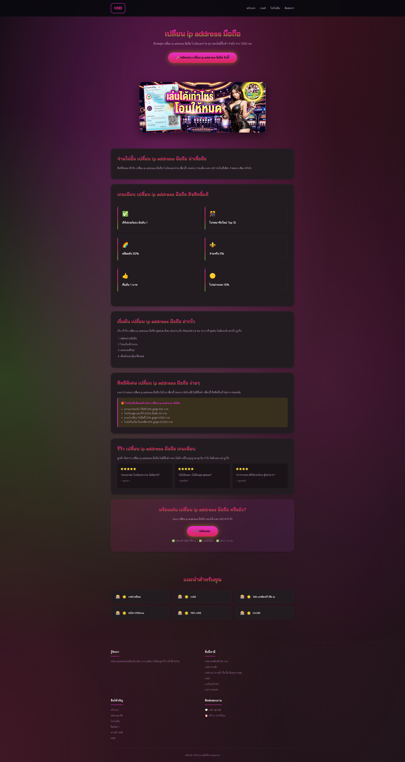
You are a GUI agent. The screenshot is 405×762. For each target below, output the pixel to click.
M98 (118, 8)
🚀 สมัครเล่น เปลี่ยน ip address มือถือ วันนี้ (202, 57)
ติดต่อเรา (289, 8)
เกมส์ (263, 8)
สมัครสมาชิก (117, 715)
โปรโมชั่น (275, 8)
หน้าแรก (250, 8)
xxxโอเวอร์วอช (212, 684)
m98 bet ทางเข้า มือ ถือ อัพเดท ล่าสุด (223, 672)
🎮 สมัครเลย (202, 531)
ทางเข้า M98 (117, 732)
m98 (207, 678)
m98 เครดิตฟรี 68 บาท (216, 661)
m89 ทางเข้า (211, 667)
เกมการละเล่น (211, 689)
